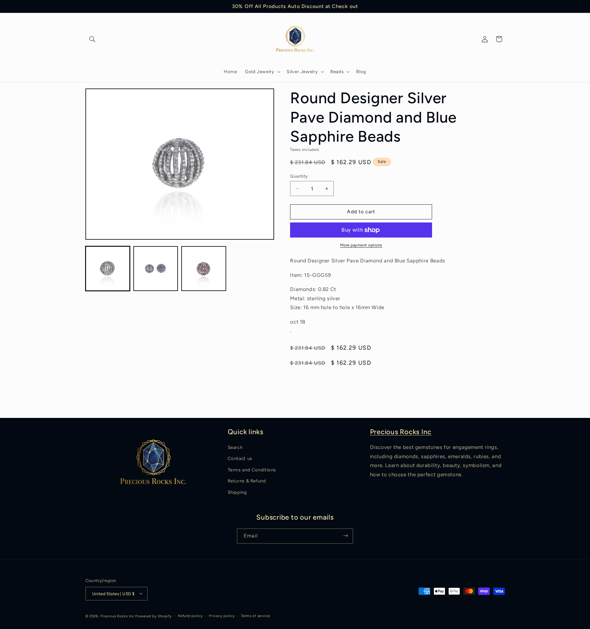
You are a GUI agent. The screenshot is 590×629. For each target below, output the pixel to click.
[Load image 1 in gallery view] (107, 268)
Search (235, 447)
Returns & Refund (247, 481)
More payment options (361, 245)
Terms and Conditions (252, 470)
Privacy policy (221, 616)
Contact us (240, 459)
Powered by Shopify (153, 616)
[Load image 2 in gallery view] (155, 268)
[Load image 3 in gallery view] (203, 268)
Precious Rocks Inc (401, 432)
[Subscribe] (346, 535)
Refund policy (190, 616)
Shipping (237, 492)
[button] (92, 39)
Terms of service (255, 616)
